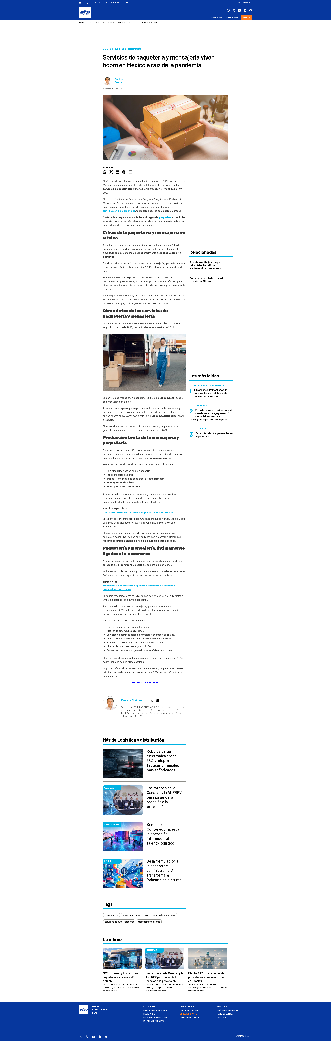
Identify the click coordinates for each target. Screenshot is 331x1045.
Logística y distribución (122, 48)
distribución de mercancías (119, 210)
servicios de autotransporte (119, 921)
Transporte (149, 1014)
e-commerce (111, 915)
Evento (246, 17)
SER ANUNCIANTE (188, 1014)
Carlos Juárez (119, 81)
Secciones (216, 17)
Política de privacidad (227, 1010)
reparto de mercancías (163, 915)
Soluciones (232, 17)
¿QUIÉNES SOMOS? (225, 1014)
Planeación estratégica (155, 1010)
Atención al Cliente (189, 1018)
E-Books (115, 3)
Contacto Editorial (189, 1010)
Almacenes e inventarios (155, 1018)
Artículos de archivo (153, 1021)
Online (96, 1007)
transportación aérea (149, 921)
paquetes (165, 217)
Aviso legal (222, 1018)
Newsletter (101, 3)
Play (126, 3)
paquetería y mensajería (135, 915)
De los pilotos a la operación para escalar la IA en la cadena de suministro (125, 22)
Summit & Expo (100, 1010)
